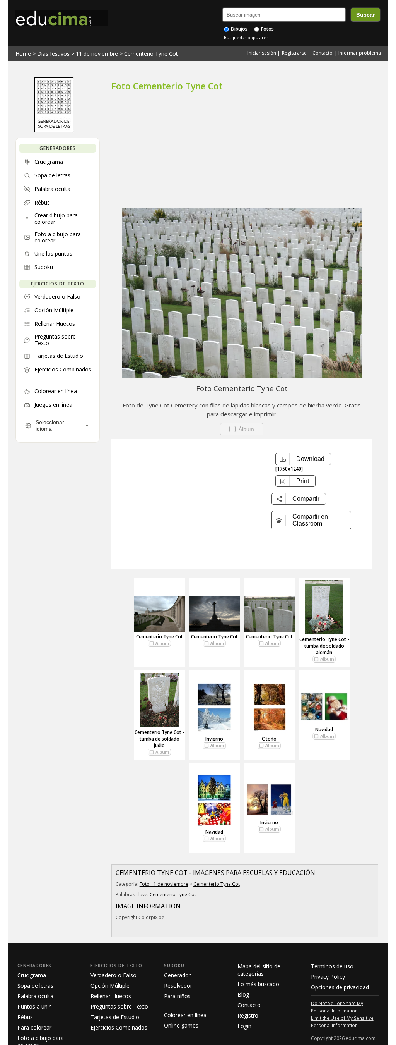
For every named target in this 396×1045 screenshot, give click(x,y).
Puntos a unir (34, 1006)
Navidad (324, 729)
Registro (247, 1015)
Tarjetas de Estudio (114, 1017)
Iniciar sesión (262, 53)
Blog (243, 994)
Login (244, 1026)
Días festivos (53, 53)
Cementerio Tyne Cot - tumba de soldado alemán (324, 646)
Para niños (177, 996)
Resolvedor (178, 985)
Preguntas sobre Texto (119, 1006)
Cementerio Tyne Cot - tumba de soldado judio (159, 739)
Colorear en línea (185, 1015)
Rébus (25, 1017)
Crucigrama (31, 975)
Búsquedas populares (246, 37)
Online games (181, 1025)
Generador (177, 975)
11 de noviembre (97, 53)
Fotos (267, 29)
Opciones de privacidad (340, 987)
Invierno (214, 739)
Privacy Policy (328, 976)
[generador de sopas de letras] (54, 130)
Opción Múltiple (110, 985)
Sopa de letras (35, 985)
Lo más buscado (258, 984)
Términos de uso (332, 966)
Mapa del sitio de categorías (258, 969)
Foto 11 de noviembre (164, 884)
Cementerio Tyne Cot (151, 53)
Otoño (269, 739)
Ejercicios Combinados (118, 1027)
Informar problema (359, 53)
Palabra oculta (35, 996)
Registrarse (294, 53)
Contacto (322, 53)
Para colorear (34, 1027)
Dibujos (239, 29)
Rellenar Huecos (110, 996)
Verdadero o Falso (113, 975)
